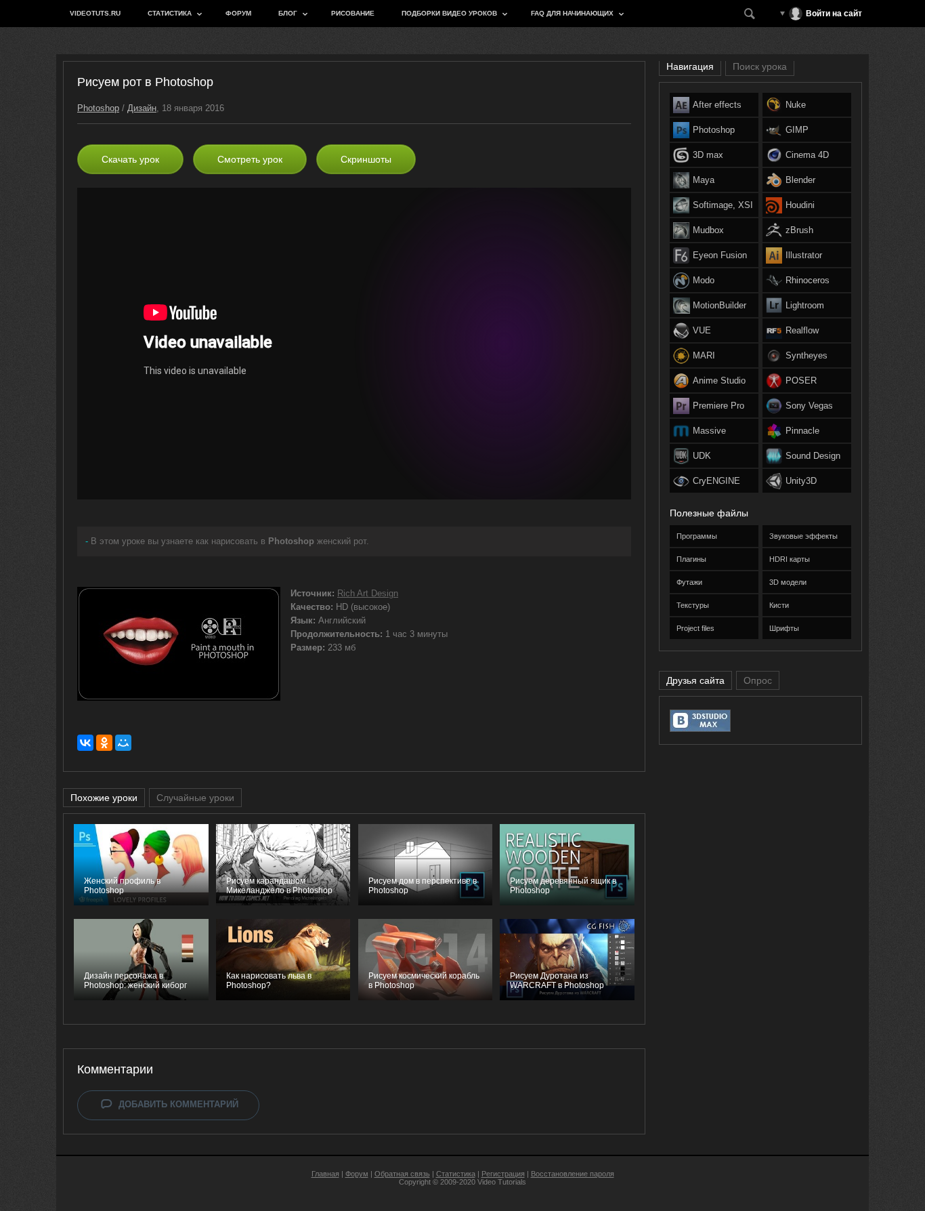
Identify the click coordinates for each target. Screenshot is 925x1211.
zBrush (799, 230)
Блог (287, 13)
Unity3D (801, 481)
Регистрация (503, 1174)
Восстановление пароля (572, 1174)
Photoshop (98, 108)
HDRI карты (789, 559)
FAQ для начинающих (572, 13)
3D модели (787, 582)
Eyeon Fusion (720, 255)
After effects (717, 105)
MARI (704, 355)
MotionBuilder (719, 305)
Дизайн (141, 108)
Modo (703, 280)
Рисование (352, 13)
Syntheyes (806, 355)
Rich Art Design (367, 593)
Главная (325, 1174)
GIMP (797, 130)
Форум (238, 13)
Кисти (779, 605)
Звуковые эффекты (803, 536)
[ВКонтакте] (85, 743)
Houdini (800, 205)
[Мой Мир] (123, 743)
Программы (696, 536)
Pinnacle (802, 431)
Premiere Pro (718, 406)
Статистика (170, 13)
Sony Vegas (809, 406)
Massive (709, 431)
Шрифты (784, 628)
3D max (708, 155)
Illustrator (804, 255)
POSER (801, 380)
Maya (703, 180)
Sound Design (813, 456)
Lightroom (805, 305)
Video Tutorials (501, 1182)
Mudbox (708, 230)
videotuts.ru (95, 13)
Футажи (689, 582)
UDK (702, 456)
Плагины (691, 559)
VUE (702, 330)
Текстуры (692, 605)
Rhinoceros (808, 280)
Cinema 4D (807, 155)
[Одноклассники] (104, 743)
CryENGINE (716, 481)
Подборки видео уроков (449, 13)
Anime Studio (719, 380)
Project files (695, 628)
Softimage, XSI (723, 205)
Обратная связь (402, 1174)
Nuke (796, 105)
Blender (800, 180)
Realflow (802, 330)
